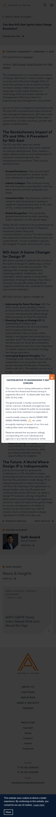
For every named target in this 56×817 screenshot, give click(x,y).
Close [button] (8, 812)
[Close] (52, 377)
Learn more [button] (38, 805)
